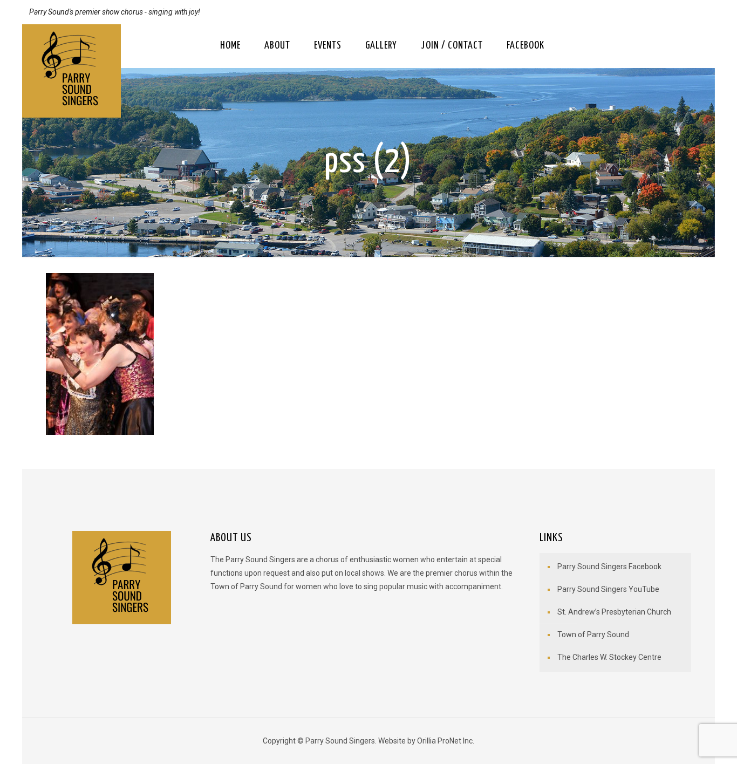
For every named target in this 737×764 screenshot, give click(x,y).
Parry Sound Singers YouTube (608, 589)
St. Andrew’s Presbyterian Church (614, 612)
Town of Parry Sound (593, 634)
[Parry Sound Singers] (71, 71)
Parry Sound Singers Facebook (609, 566)
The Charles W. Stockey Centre (609, 657)
